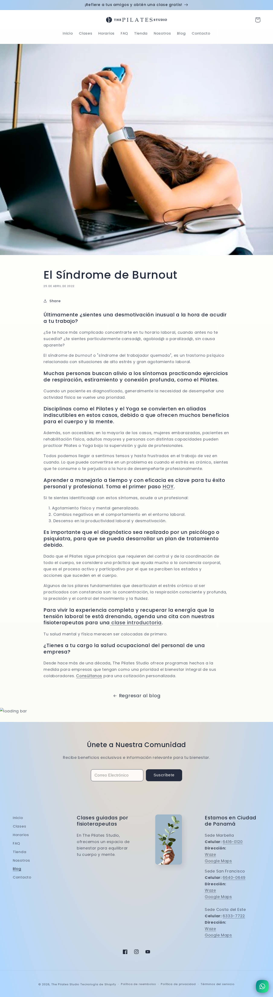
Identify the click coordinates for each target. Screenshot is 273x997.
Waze (210, 854)
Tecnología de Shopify (98, 984)
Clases (19, 826)
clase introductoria (136, 622)
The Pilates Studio (65, 984)
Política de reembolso (138, 984)
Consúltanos (89, 675)
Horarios (21, 834)
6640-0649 (234, 877)
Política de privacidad (178, 984)
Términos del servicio (218, 984)
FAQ (16, 843)
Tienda (19, 851)
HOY (168, 486)
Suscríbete (164, 775)
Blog (17, 868)
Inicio (18, 817)
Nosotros (21, 860)
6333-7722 (234, 916)
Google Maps (218, 861)
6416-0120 (233, 841)
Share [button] (55, 300)
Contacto (22, 877)
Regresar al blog (140, 695)
